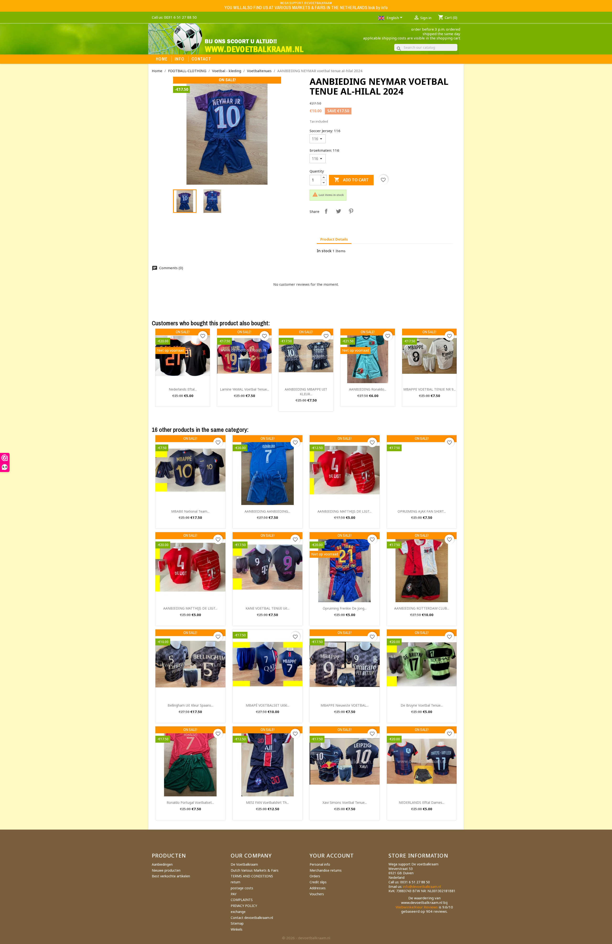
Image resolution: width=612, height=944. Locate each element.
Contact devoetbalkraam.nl (252, 917)
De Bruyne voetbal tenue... (422, 705)
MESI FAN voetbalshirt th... (267, 802)
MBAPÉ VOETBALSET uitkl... (267, 705)
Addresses (318, 888)
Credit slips (318, 882)
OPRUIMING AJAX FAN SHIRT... (422, 511)
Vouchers (317, 894)
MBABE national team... (190, 511)
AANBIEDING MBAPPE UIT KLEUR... (306, 391)
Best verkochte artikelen (171, 876)
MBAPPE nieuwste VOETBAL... (344, 705)
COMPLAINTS (242, 899)
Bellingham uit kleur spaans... (190, 705)
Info (179, 59)
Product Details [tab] (334, 239)
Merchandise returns (326, 870)
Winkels (236, 929)
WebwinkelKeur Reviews (417, 907)
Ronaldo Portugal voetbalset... (190, 802)
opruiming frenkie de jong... (344, 608)
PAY (233, 894)
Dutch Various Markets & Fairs (255, 870)
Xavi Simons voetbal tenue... (344, 802)
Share (326, 211)
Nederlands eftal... (183, 389)
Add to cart (351, 179)
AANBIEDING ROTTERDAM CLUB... (421, 608)
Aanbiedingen (162, 864)
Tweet (338, 211)
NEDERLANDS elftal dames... (421, 802)
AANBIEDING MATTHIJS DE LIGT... (344, 511)
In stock (324, 251)
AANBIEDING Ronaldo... (367, 389)
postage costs (242, 888)
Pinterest (351, 211)
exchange (238, 911)
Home (162, 59)
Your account (332, 855)
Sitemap (237, 923)
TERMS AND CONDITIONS (252, 876)
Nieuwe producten (166, 870)
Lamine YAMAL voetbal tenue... (244, 389)
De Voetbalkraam (244, 864)
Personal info (320, 864)
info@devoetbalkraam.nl (422, 886)
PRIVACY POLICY (244, 905)
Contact (201, 59)
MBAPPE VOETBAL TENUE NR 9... (429, 389)
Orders (315, 876)
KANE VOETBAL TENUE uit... (268, 608)
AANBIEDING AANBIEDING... (267, 511)
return (235, 882)
